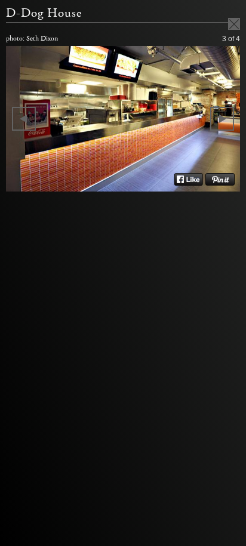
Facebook (188, 179)
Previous (24, 118)
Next (222, 118)
